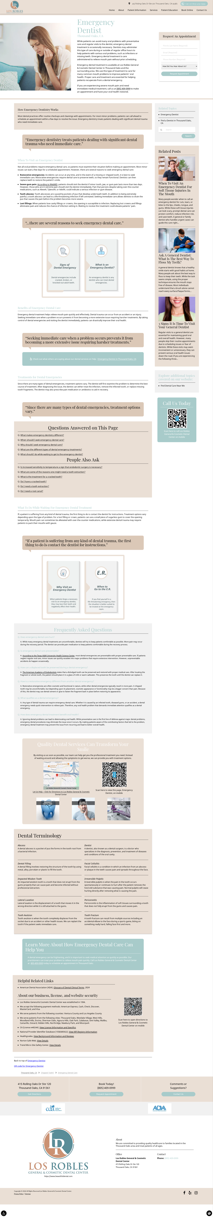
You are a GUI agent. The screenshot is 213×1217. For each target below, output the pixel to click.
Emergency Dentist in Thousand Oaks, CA (117, 359)
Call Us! (195, 4)
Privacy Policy (18, 1194)
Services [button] (154, 10)
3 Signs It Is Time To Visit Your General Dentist (177, 325)
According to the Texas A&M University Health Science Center (49, 655)
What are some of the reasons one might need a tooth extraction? (52, 471)
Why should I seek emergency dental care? (41, 444)
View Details (42, 1040)
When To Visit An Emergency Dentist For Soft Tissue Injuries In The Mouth (175, 188)
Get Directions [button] (34, 1094)
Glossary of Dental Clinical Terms (69, 987)
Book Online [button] (187, 10)
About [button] (121, 10)
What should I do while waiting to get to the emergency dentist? (51, 454)
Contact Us (178, 1094)
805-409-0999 (37, 963)
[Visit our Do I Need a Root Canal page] (83, 819)
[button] (53, 1108)
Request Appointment (106, 1094)
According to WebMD (47, 184)
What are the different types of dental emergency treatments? (51, 449)
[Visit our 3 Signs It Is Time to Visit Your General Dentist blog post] (177, 320)
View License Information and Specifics (58, 1027)
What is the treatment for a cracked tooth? (41, 476)
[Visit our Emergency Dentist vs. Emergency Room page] (118, 819)
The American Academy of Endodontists (39, 672)
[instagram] (196, 1192)
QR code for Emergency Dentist (29, 1066)
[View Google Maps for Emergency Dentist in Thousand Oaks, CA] (61, 789)
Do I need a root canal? (31, 491)
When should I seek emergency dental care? (42, 439)
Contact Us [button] (202, 10)
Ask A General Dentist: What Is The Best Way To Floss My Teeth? (176, 258)
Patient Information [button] (137, 10)
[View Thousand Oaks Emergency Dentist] (35, 90)
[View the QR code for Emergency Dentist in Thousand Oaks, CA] (114, 786)
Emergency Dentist (36, 1060)
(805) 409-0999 (123, 88)
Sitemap (28, 1194)
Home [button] (112, 10)
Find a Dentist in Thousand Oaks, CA (176, 121)
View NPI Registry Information (83, 1031)
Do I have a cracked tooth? (33, 481)
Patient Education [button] (169, 10)
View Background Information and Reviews (54, 1036)
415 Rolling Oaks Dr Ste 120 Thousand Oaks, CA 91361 (154, 4)
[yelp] (190, 1192)
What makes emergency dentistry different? (42, 435)
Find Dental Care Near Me (173, 385)
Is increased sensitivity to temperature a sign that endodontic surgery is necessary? (61, 467)
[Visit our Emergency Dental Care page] (47, 819)
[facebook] (184, 1192)
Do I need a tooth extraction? (34, 486)
